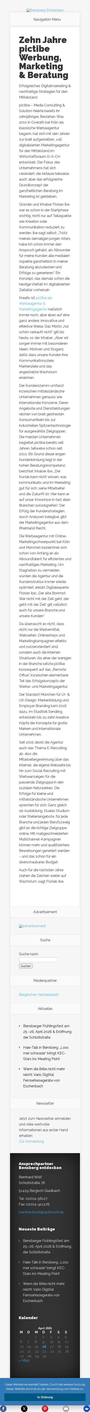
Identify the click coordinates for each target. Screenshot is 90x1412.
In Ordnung (45, 1397)
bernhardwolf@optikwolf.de (41, 1212)
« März (24, 1360)
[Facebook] (3, 1408)
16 (44, 1347)
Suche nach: (28, 954)
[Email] (66, 1408)
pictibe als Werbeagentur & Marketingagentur (35, 303)
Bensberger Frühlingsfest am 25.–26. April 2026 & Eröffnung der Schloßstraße (47, 1031)
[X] (24, 1408)
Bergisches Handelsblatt (39, 995)
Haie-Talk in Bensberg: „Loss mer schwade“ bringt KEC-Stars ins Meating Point (46, 1053)
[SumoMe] (86, 1408)
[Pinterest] (45, 1408)
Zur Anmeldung (31, 1141)
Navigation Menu (47, 19)
